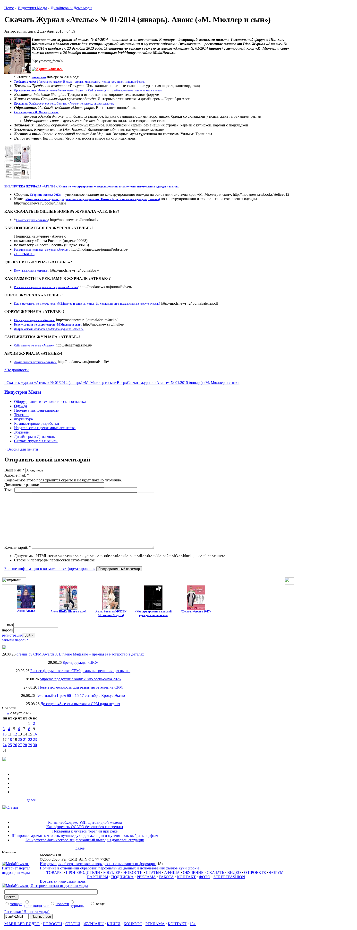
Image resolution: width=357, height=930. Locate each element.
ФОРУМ (276, 872)
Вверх (122, 383)
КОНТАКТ (186, 877)
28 (25, 745)
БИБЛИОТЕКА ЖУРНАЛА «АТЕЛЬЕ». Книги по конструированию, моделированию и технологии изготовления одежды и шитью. (91, 186)
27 (20, 745)
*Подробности (16, 370)
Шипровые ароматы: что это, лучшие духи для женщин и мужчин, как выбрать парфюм (85, 835)
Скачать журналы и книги (36, 441)
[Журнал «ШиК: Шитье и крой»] (68, 608)
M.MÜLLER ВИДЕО (22, 924)
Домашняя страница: (22, 485)
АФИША (172, 872)
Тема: (9, 490)
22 (30, 739)
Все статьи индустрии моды (63, 881)
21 (25, 739)
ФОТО (204, 877)
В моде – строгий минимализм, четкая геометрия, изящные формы (79, 81)
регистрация (12, 635)
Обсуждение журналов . (34, 320)
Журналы (22, 432)
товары (16, 904)
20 (20, 739)
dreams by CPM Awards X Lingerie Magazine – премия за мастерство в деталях (80, 654)
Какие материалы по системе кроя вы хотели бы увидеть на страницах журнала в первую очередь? (87, 303)
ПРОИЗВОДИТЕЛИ (83, 872)
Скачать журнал (32, 220)
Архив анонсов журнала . (35, 362)
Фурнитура (23, 419)
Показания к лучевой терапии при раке (85, 831)
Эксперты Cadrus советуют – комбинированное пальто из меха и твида (88, 90)
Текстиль (21, 415)
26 (15, 745)
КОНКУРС (133, 924)
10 (5, 734)
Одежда (20, 406)
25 (10, 745)
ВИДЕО (234, 872)
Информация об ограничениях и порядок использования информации (98, 864)
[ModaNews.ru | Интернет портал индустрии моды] (21, 872)
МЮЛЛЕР (111, 872)
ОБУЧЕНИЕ (193, 872)
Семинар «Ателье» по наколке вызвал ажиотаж (64, 103)
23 (35, 739)
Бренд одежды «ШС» (80, 662)
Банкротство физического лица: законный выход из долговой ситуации (85, 840)
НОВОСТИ (133, 872)
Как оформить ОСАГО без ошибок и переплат (84, 827)
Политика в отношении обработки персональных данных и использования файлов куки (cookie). (120, 868)
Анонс (26, 610)
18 (10, 739)
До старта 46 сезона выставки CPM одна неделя (80, 704)
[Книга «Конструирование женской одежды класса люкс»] (153, 608)
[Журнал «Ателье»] (26, 608)
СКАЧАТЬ (215, 872)
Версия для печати (22, 449)
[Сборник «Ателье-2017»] (196, 608)
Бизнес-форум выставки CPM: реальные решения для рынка (80, 671)
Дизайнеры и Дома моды (71, 8)
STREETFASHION (229, 877)
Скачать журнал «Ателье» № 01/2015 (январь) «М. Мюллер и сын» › (183, 383)
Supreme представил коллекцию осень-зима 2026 (80, 679)
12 (15, 734)
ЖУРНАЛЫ (94, 924)
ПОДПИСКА (122, 877)
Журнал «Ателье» (49, 69)
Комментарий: (17, 547)
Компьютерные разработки (36, 423)
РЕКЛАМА (146, 877)
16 (35, 734)
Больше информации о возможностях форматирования (49, 569)
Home (9, 8)
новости (62, 904)
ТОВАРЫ (54, 872)
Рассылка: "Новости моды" (27, 912)
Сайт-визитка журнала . (34, 345)
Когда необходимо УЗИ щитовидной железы (85, 822)
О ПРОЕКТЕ (255, 872)
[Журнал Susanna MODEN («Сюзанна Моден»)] (111, 608)
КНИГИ (113, 924)
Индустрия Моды (32, 8)
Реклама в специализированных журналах (46, 287)
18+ (193, 924)
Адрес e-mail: (16, 475)
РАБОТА (166, 877)
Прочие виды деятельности (37, 410)
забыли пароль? (15, 640)
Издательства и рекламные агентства (45, 428)
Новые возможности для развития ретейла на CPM (80, 687)
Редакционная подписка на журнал (41, 249)
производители (37, 905)
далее (31, 800)
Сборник (196, 611)
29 (30, 745)
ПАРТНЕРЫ (97, 877)
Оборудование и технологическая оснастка (50, 401)
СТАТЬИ (153, 872)
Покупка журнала (31, 270)
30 (35, 745)
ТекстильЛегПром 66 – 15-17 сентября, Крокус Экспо (80, 695)
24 (5, 745)
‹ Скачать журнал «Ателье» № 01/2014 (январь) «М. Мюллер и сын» (60, 383)
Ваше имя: (14, 470)
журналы (77, 905)
